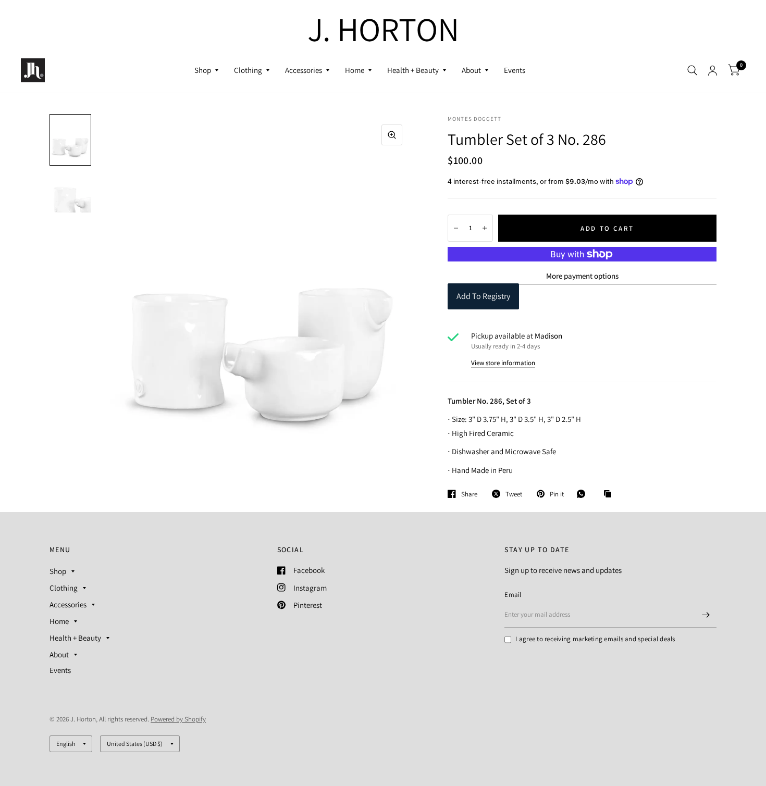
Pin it (557, 494)
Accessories (303, 70)
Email (512, 594)
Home (354, 70)
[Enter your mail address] (706, 614)
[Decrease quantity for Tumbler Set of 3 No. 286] (456, 228)
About (471, 70)
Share (469, 494)
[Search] (692, 70)
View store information (503, 362)
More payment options (582, 276)
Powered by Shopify (178, 719)
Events (514, 70)
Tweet (513, 494)
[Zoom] (391, 134)
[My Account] (712, 70)
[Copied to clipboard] (610, 494)
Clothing (248, 70)
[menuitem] (206, 70)
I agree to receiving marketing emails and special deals (595, 638)
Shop (202, 70)
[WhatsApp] (583, 494)
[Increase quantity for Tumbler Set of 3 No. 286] (484, 228)
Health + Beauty (413, 70)
